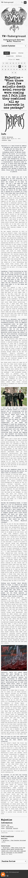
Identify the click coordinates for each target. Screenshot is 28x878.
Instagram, (9, 828)
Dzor (9, 140)
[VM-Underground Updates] (3, 874)
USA (8, 825)
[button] (25, 2)
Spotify (15, 828)
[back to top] (25, 866)
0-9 (7, 63)
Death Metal (9, 826)
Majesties (10, 137)
